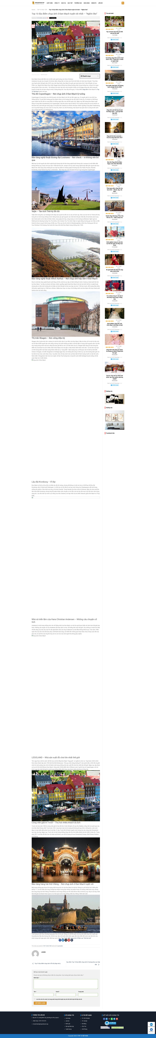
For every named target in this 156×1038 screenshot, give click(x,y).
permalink (60, 946)
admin (44, 18)
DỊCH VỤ (63, 3)
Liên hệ (100, 3)
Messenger (151, 1031)
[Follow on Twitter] (106, 1019)
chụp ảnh (85, 89)
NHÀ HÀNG (87, 3)
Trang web (81, 991)
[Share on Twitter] (63, 940)
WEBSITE (93, 3)
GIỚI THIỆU (50, 3)
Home (33, 9)
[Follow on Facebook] (104, 1019)
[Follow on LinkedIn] (114, 1019)
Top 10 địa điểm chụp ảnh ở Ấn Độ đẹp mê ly (47, 963)
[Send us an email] (109, 1019)
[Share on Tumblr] (71, 940)
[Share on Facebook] (60, 940)
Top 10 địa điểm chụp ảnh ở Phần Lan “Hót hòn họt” (76, 938)
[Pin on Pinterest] (68, 940)
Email (58, 991)
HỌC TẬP (70, 3)
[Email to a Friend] (66, 940)
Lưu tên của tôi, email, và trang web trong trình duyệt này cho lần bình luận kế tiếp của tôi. (59, 999)
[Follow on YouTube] (117, 1019)
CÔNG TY (57, 3)
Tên (35, 991)
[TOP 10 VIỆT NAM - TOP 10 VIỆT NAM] (38, 3)
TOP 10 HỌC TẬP (42, 9)
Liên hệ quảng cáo (151, 1026)
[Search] (123, 3)
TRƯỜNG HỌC (78, 3)
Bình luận (36, 977)
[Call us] (112, 1019)
